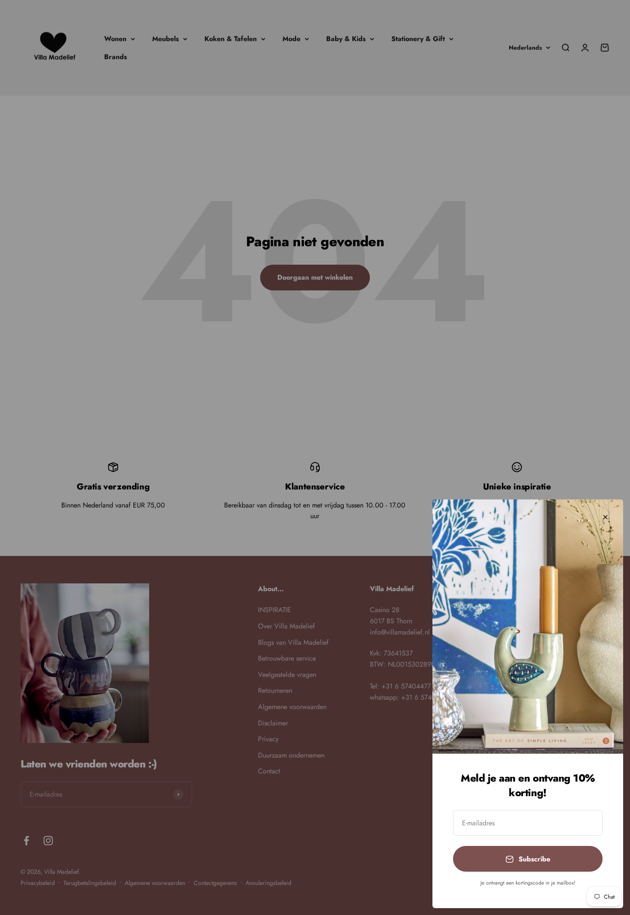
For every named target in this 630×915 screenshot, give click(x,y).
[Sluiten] (605, 517)
